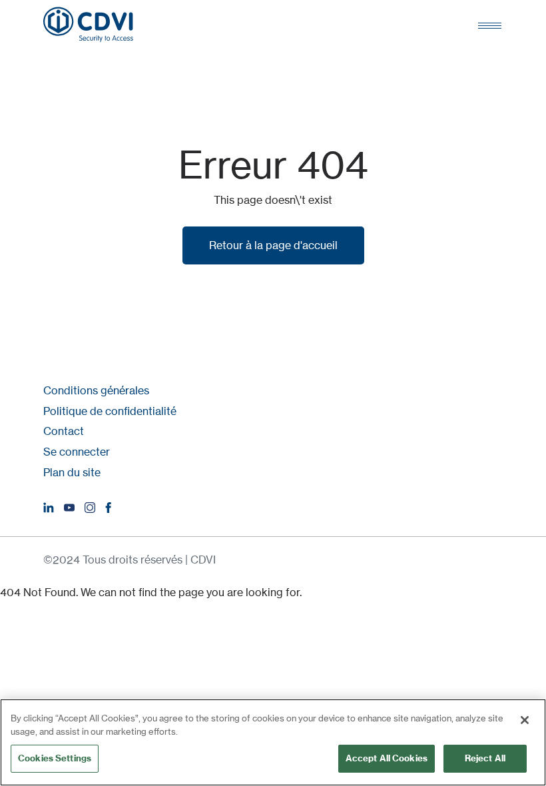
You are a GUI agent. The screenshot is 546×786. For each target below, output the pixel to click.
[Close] (524, 720)
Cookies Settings (54, 758)
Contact (63, 431)
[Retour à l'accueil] (88, 25)
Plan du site (72, 472)
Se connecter (76, 451)
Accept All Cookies (386, 758)
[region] (273, 742)
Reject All (485, 758)
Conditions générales (96, 390)
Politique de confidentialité (109, 411)
